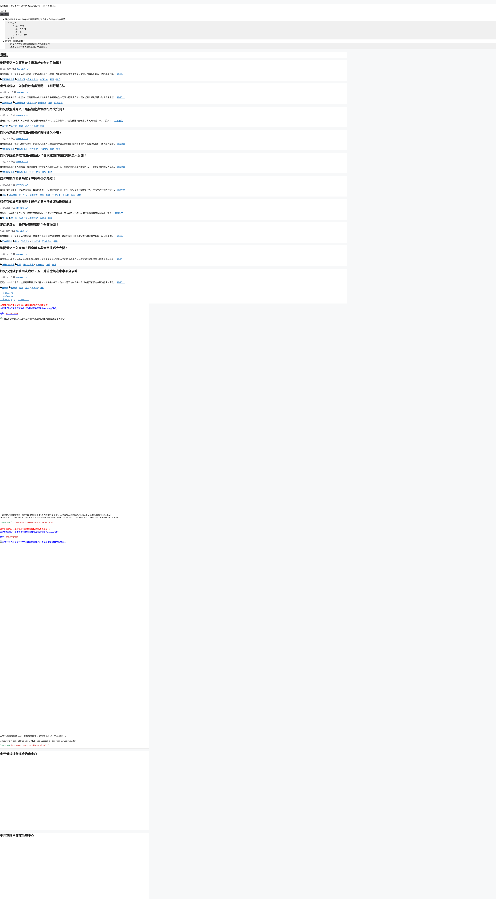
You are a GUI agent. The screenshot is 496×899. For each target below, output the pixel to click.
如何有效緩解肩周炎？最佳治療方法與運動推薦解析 (35, 201)
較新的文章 (8, 296)
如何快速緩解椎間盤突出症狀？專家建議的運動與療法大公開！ (43, 155)
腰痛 (4, 195)
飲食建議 (58, 103)
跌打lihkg (20, 26)
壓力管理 (23, 195)
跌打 (12, 22)
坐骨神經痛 (7, 103)
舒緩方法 (42, 103)
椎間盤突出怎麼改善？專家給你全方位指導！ (31, 63)
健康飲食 (13, 195)
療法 (38, 172)
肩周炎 (28, 126)
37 (19, 299)
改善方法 (21, 79)
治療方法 (23, 218)
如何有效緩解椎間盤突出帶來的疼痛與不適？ (31, 132)
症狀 (31, 172)
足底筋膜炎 (7, 241)
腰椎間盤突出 (8, 79)
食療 (42, 126)
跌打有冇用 (21, 29)
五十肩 (5, 126)
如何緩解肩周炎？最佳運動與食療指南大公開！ (32, 109)
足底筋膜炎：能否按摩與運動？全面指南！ (29, 225)
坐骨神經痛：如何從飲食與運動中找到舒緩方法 (32, 86)
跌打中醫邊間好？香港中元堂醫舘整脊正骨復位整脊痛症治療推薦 (35, 19)
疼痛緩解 (44, 149)
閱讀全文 (121, 74)
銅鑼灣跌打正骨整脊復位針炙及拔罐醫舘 (29, 47)
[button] (28, 308)
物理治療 (44, 79)
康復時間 (31, 103)
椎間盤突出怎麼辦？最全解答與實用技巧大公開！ (34, 248)
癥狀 (52, 149)
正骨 (12, 38)
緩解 (44, 172)
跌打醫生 (20, 32)
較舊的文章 (8, 293)
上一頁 (4, 299)
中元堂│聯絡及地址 (14, 41)
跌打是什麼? (21, 35)
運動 (52, 79)
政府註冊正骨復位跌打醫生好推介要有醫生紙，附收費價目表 (28, 6)
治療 (21, 288)
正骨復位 (56, 195)
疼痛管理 (40, 265)
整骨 (48, 195)
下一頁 (24, 299)
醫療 (58, 79)
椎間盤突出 (32, 79)
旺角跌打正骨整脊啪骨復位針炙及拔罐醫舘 (30, 44)
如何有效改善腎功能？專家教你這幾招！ (28, 178)
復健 (19, 265)
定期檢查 (33, 195)
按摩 (17, 241)
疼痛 (21, 126)
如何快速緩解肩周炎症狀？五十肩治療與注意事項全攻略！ (40, 271)
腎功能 (66, 195)
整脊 (42, 195)
